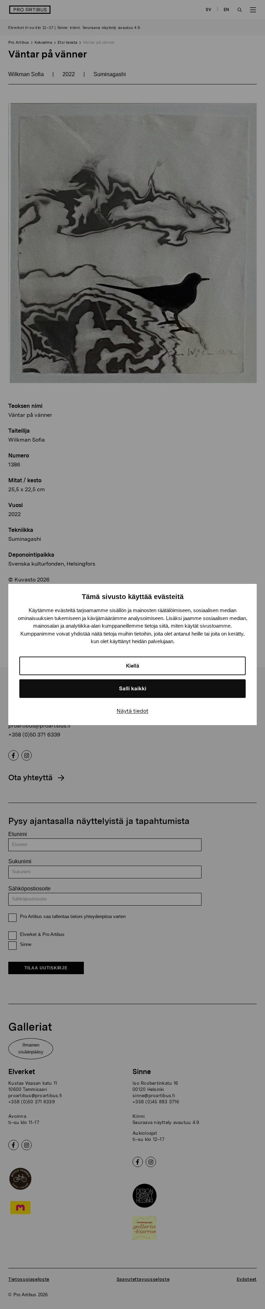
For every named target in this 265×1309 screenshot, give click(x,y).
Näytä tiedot (132, 711)
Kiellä (132, 666)
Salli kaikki (132, 689)
